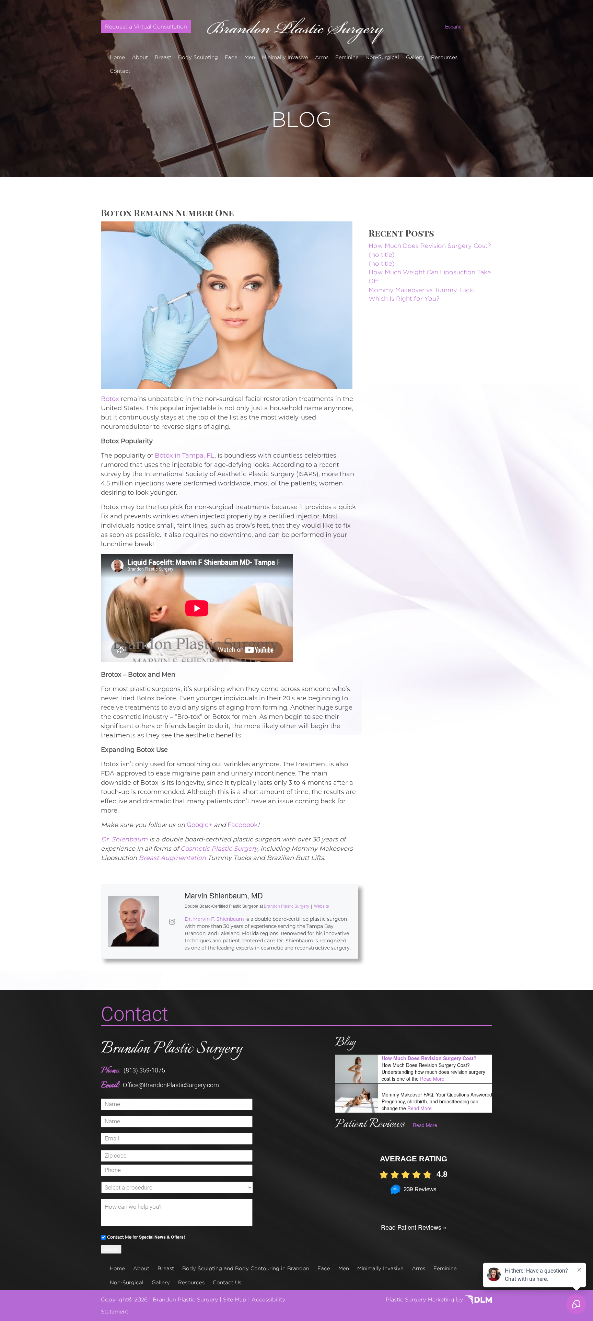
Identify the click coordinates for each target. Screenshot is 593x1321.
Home (117, 57)
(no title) (382, 254)
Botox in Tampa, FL (184, 455)
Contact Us (227, 1282)
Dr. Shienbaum (124, 839)
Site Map (234, 1299)
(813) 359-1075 (144, 1070)
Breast (163, 57)
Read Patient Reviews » (413, 1226)
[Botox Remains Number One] (226, 304)
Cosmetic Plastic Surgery (219, 848)
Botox (110, 399)
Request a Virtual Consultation (146, 27)
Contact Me (119, 1237)
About (140, 57)
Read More (432, 1078)
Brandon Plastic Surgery (171, 1049)
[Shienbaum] (296, 28)
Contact (120, 70)
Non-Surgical (382, 57)
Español (454, 26)
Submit (111, 1249)
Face (231, 57)
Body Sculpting (198, 57)
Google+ (199, 825)
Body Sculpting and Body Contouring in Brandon (245, 1268)
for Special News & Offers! (146, 1237)
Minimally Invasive (285, 57)
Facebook (243, 825)
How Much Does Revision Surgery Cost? (430, 245)
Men (249, 57)
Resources (444, 57)
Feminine (347, 57)
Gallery (415, 57)
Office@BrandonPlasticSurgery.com (171, 1085)
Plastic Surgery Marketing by (425, 1299)
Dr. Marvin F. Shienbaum (214, 919)
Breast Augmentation (172, 858)
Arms (321, 57)
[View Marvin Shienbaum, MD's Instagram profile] (172, 921)
